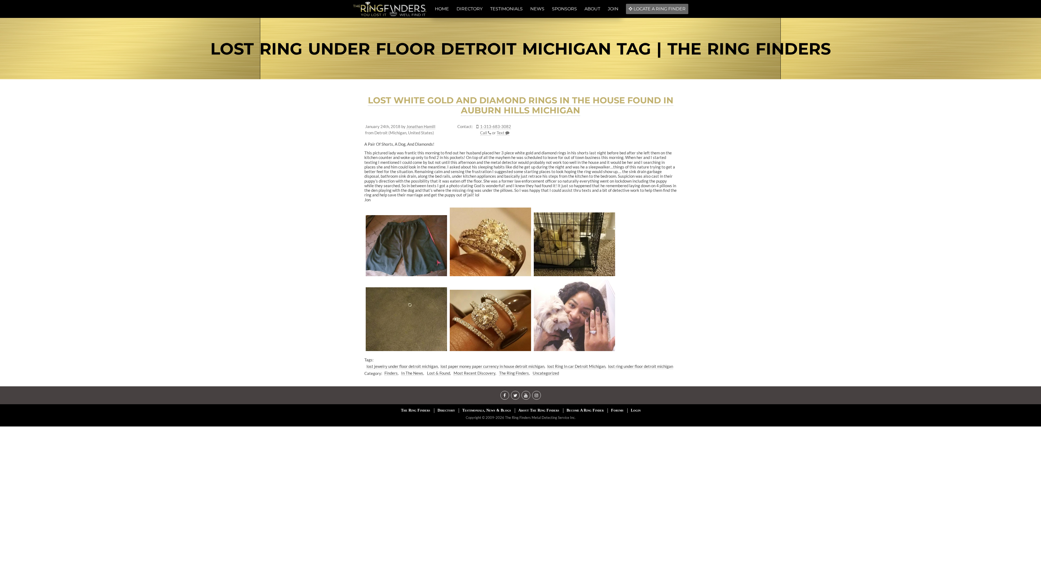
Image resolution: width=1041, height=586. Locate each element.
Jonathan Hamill (420, 126)
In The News (412, 373)
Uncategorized (546, 373)
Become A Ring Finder (585, 410)
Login (636, 410)
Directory (446, 410)
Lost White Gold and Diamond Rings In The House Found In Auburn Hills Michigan (520, 105)
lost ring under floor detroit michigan (640, 366)
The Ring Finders (514, 373)
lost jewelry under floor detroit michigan (402, 366)
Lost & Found (438, 373)
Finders (391, 373)
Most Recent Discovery (474, 373)
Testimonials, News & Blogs (486, 410)
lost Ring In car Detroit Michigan (576, 366)
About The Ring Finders (538, 410)
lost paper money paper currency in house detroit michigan (492, 366)
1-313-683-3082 (495, 126)
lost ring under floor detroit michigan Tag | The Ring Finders (520, 49)
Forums (617, 410)
